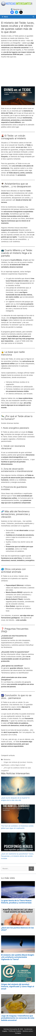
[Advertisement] (18, 73)
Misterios (7, 759)
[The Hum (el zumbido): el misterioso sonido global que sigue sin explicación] (18, 822)
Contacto (18, 1033)
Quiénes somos (28, 1031)
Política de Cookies (15, 1031)
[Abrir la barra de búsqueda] (33, 17)
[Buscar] (31, 868)
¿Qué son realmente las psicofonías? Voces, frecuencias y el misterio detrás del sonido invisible (17, 856)
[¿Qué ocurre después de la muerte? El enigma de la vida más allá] (18, 794)
